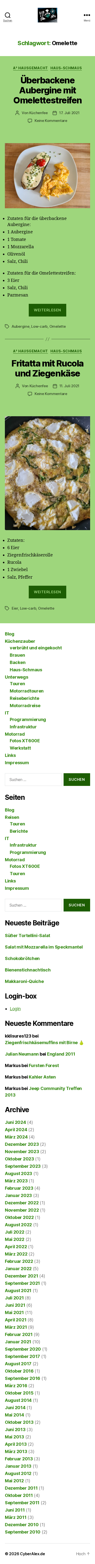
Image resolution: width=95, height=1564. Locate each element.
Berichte (19, 831)
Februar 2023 (19, 1188)
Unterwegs (16, 677)
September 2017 (22, 1356)
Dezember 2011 (21, 1488)
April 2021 (15, 1319)
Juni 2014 (15, 1407)
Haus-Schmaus (66, 68)
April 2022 (16, 1246)
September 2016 (22, 1378)
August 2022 (18, 1224)
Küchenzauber (20, 641)
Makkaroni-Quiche (24, 981)
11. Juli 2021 (69, 386)
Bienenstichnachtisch (28, 969)
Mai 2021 (14, 1312)
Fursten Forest (44, 1065)
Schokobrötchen (22, 958)
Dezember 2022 (22, 1202)
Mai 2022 (14, 1239)
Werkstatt (20, 748)
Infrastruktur (23, 726)
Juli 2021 (14, 1297)
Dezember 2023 (22, 1144)
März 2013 (16, 1451)
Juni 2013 (15, 1429)
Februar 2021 (19, 1334)
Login (15, 1008)
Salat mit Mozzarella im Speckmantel (44, 947)
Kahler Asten (42, 1076)
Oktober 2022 (19, 1217)
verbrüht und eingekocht (36, 647)
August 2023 (18, 1173)
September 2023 (23, 1166)
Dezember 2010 (22, 1524)
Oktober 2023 (19, 1158)
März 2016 (16, 1385)
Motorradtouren (27, 690)
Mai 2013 (14, 1436)
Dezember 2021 (21, 1275)
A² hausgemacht (30, 68)
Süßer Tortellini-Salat (27, 935)
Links (10, 755)
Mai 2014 (14, 1414)
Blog (9, 633)
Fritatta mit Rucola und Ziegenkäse (47, 368)
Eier (15, 608)
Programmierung (28, 719)
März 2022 (16, 1254)
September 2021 (22, 1283)
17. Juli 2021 (69, 112)
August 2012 (18, 1473)
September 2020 (23, 1349)
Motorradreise (25, 705)
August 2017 (18, 1363)
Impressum (17, 762)
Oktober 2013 (19, 1422)
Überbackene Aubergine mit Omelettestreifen (47, 90)
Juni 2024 (15, 1122)
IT (7, 712)
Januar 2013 (18, 1466)
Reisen (12, 817)
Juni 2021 (15, 1305)
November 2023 (22, 1151)
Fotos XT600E (25, 740)
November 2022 (22, 1210)
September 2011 (22, 1502)
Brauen (17, 655)
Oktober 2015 (19, 1393)
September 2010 (22, 1531)
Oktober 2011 (19, 1495)
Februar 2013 (19, 1458)
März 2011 (16, 1517)
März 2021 (16, 1327)
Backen (17, 662)
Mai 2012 (14, 1480)
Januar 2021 (18, 1341)
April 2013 (16, 1444)
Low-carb (39, 326)
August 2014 (18, 1400)
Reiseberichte (24, 698)
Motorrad (15, 734)
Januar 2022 (18, 1268)
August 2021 (18, 1290)
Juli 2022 (14, 1232)
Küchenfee (38, 112)
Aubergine (20, 326)
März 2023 (16, 1180)
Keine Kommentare (51, 120)
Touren (17, 683)
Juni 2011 (15, 1510)
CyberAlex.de (32, 1553)
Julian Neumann (22, 1054)
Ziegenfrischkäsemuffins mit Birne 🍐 (44, 1042)
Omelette (57, 326)
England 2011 (61, 1054)
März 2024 (16, 1136)
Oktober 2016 (19, 1371)
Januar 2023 (18, 1195)
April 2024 (16, 1129)
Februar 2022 (19, 1261)
